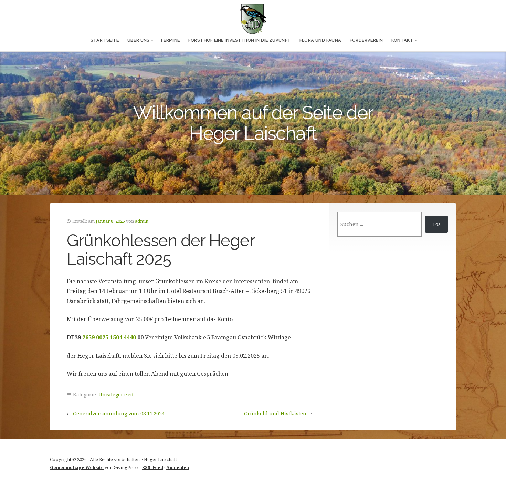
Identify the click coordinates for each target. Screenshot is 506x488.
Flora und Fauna (320, 40)
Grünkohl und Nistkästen (275, 413)
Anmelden (177, 467)
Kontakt (402, 40)
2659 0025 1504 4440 (109, 337)
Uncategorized (116, 394)
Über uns (138, 40)
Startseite (105, 40)
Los (436, 224)
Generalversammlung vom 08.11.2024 (119, 413)
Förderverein (366, 40)
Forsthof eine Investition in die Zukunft (239, 40)
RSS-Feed (152, 467)
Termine (170, 40)
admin (141, 221)
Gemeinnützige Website (77, 467)
